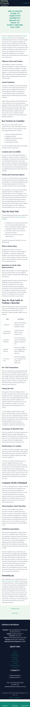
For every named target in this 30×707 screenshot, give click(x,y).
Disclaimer (18, 697)
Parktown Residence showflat (10, 581)
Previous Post (15, 608)
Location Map (15, 661)
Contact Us (15, 667)
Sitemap (11, 697)
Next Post (15, 613)
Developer (15, 654)
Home (15, 652)
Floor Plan (15, 659)
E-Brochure (15, 657)
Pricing (15, 663)
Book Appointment (15, 665)
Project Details (15, 655)
